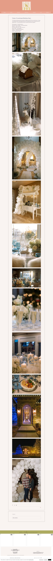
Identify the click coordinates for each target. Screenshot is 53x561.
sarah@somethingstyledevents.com (38, 552)
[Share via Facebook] (12, 505)
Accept (49, 559)
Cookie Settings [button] (41, 559)
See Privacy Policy (31, 559)
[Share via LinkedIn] (16, 505)
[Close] (52, 559)
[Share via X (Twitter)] (14, 505)
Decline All (45, 559)
